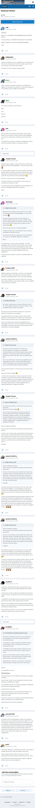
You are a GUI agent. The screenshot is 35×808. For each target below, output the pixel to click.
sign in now (4, 775)
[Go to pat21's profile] (3, 745)
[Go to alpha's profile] (3, 101)
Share (8, 790)
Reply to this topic (17, 21)
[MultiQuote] (2, 51)
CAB (4, 15)
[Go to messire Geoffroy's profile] (3, 340)
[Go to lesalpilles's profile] (3, 628)
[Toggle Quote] (3, 208)
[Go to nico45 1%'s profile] (3, 582)
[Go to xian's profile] (3, 129)
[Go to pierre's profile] (3, 81)
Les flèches (12, 16)
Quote (6, 50)
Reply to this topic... (9, 782)
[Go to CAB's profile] (3, 28)
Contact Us (22, 802)
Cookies (28, 802)
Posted (11, 29)
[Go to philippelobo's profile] (3, 58)
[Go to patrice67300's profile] (3, 715)
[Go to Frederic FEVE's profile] (3, 269)
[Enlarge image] (2, 167)
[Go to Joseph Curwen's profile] (3, 159)
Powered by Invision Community (17, 805)
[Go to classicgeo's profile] (3, 203)
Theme (14, 802)
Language (7, 802)
